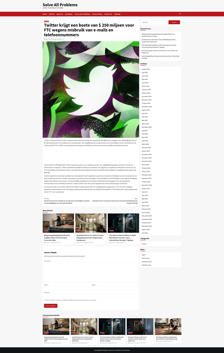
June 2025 (145, 117)
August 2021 (146, 188)
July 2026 (145, 72)
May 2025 (145, 120)
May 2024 (145, 137)
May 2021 (145, 199)
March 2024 (145, 144)
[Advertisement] (91, 156)
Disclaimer (69, 14)
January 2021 (146, 212)
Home (45, 14)
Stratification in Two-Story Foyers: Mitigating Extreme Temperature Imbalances (90, 237)
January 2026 (146, 93)
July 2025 (145, 113)
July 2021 (145, 192)
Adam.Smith (47, 242)
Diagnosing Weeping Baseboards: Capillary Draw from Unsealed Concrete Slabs (57, 237)
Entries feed (145, 258)
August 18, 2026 (120, 242)
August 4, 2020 (57, 39)
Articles (51, 14)
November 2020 (147, 219)
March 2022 (145, 164)
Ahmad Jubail (49, 39)
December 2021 (147, 175)
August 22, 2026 (55, 242)
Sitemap (117, 14)
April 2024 (145, 141)
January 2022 (146, 171)
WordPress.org (146, 265)
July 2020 (145, 233)
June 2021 (145, 195)
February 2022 (146, 168)
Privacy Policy (97, 14)
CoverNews (117, 350)
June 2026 (145, 76)
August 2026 (146, 69)
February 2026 (146, 89)
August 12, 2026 (167, 341)
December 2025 (147, 96)
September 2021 (147, 185)
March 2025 (145, 123)
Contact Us (108, 14)
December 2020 (147, 216)
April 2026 (145, 83)
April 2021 (145, 202)
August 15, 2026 (139, 343)
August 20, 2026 (88, 242)
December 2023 (147, 154)
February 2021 (146, 209)
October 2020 (146, 222)
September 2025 (147, 106)
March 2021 (145, 205)
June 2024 (145, 134)
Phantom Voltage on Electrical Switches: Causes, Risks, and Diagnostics (160, 51)
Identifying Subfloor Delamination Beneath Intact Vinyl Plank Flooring (160, 57)
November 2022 (147, 161)
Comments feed (147, 261)
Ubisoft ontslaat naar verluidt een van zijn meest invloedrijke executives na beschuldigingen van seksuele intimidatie (67, 201)
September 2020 (147, 226)
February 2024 (146, 147)
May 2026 (145, 79)
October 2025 (146, 103)
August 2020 (146, 229)
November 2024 (147, 127)
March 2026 (145, 86)
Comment (47, 261)
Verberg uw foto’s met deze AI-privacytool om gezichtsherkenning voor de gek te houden (115, 201)
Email (94, 285)
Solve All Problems (60, 4)
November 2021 (147, 178)
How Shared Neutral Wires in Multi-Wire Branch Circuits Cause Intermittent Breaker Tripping (122, 237)
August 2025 (146, 110)
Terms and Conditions (82, 14)
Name (46, 285)
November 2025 (147, 100)
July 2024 (145, 130)
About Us (60, 14)
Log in (143, 254)
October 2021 (146, 181)
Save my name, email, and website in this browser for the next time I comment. (71, 300)
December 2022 (147, 158)
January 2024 (146, 151)
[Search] (180, 13)
